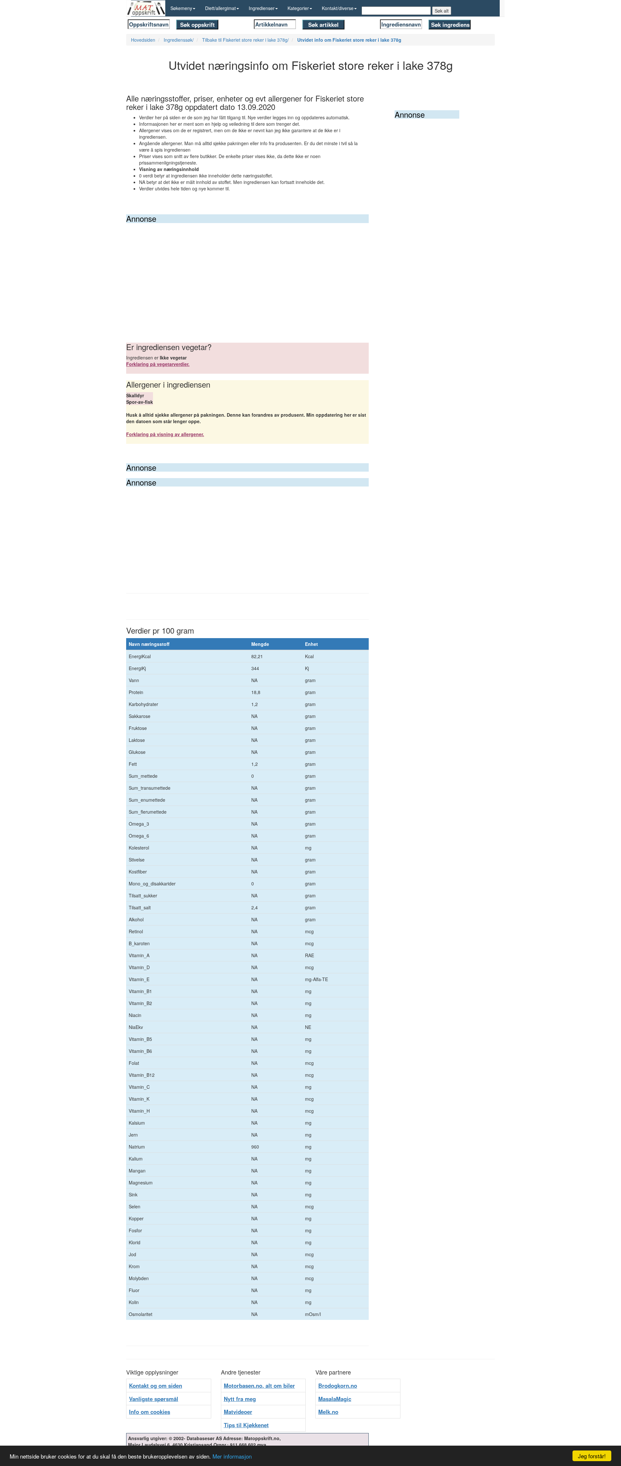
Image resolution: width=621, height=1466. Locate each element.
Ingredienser (262, 8)
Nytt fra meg (240, 1399)
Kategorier (298, 8)
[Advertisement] (247, 271)
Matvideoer (238, 1412)
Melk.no (328, 1412)
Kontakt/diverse (338, 8)
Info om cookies (149, 1412)
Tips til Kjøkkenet (246, 1425)
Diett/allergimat (220, 8)
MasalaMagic (334, 1399)
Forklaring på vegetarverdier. (158, 364)
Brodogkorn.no (337, 1385)
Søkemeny (181, 8)
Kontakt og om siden (155, 1385)
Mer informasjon (232, 1456)
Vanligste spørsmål (153, 1399)
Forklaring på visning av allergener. (165, 434)
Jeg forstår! (592, 1456)
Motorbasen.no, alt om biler (259, 1385)
